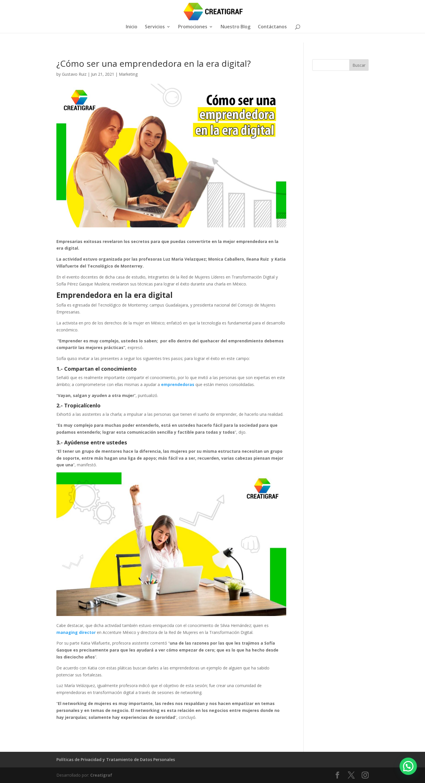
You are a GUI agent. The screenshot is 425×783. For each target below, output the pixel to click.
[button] (408, 766)
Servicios (155, 27)
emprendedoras (177, 384)
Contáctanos (272, 27)
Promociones (192, 27)
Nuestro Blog (235, 27)
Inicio (131, 27)
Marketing (128, 74)
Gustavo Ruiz (74, 74)
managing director (76, 632)
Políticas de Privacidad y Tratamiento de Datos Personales (115, 759)
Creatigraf (101, 775)
